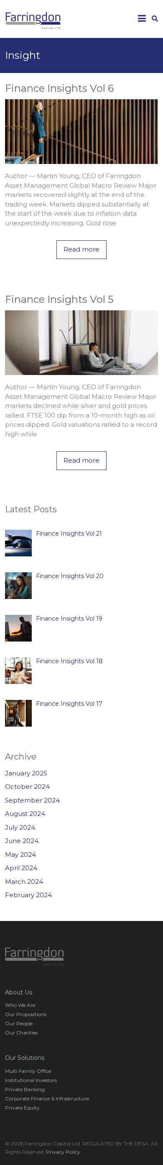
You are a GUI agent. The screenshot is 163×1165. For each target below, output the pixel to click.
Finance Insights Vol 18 (69, 661)
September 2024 (32, 800)
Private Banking (25, 1089)
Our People (19, 1023)
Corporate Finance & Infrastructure (47, 1098)
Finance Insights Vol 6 (59, 88)
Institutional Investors (31, 1080)
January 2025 (26, 773)
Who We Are (20, 1005)
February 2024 (28, 895)
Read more (81, 249)
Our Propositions (25, 1014)
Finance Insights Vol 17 (69, 703)
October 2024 (27, 786)
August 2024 (25, 814)
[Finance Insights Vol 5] (81, 315)
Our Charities (21, 1032)
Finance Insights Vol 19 (69, 618)
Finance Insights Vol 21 (69, 533)
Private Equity (22, 1108)
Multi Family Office (28, 1071)
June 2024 (21, 841)
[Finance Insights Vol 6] (81, 104)
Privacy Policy (63, 1152)
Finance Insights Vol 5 (59, 299)
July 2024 (20, 827)
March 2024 (24, 882)
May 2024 (20, 854)
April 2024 (21, 868)
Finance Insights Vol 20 (70, 576)
